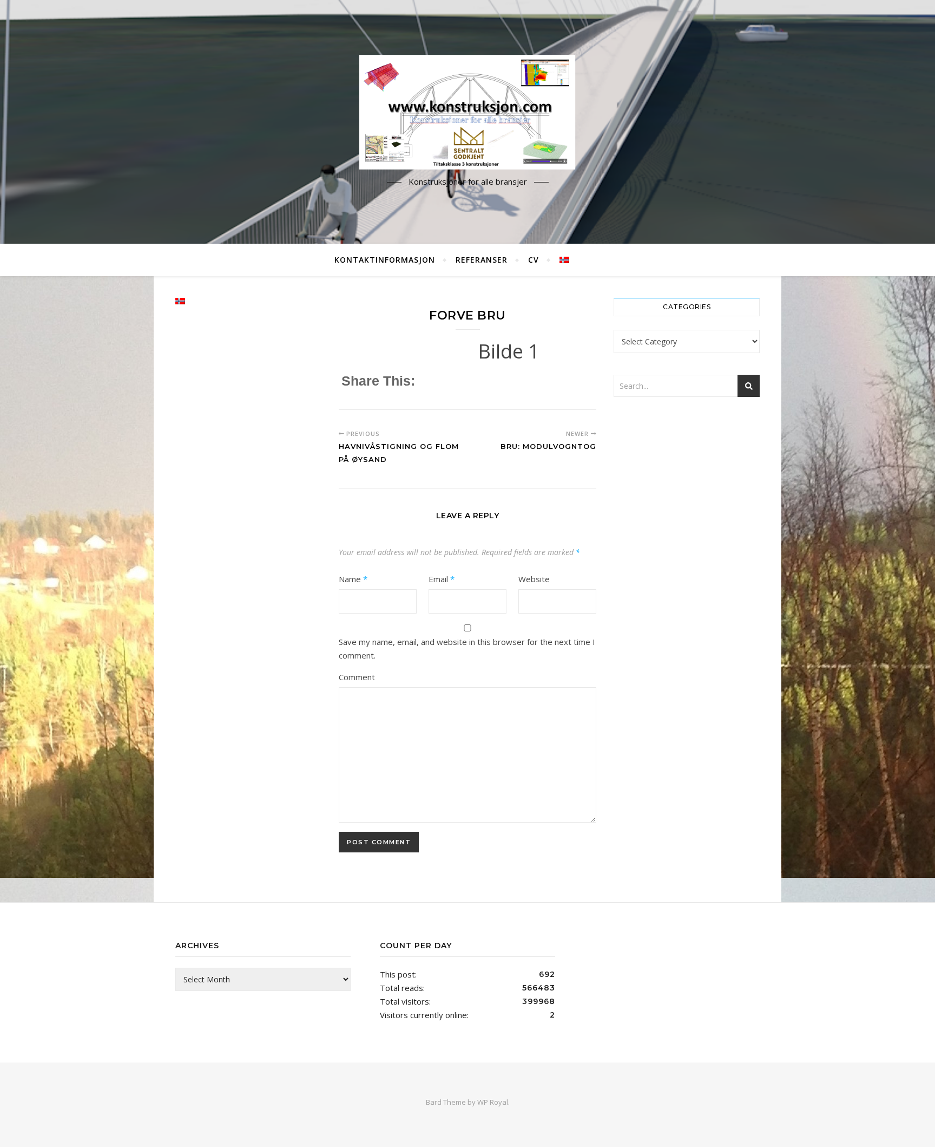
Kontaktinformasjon (384, 260)
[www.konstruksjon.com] (467, 112)
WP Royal (492, 1102)
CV (533, 260)
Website (534, 579)
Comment (357, 677)
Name (353, 579)
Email (442, 579)
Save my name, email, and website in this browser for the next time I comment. (467, 648)
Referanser (482, 260)
